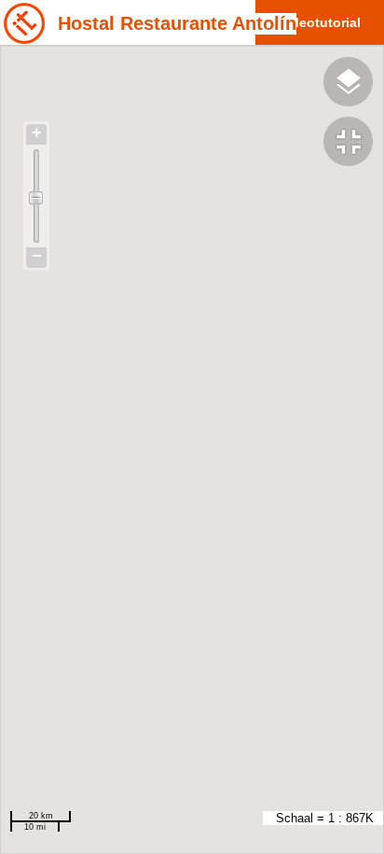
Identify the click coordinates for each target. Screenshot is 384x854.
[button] (353, 143)
